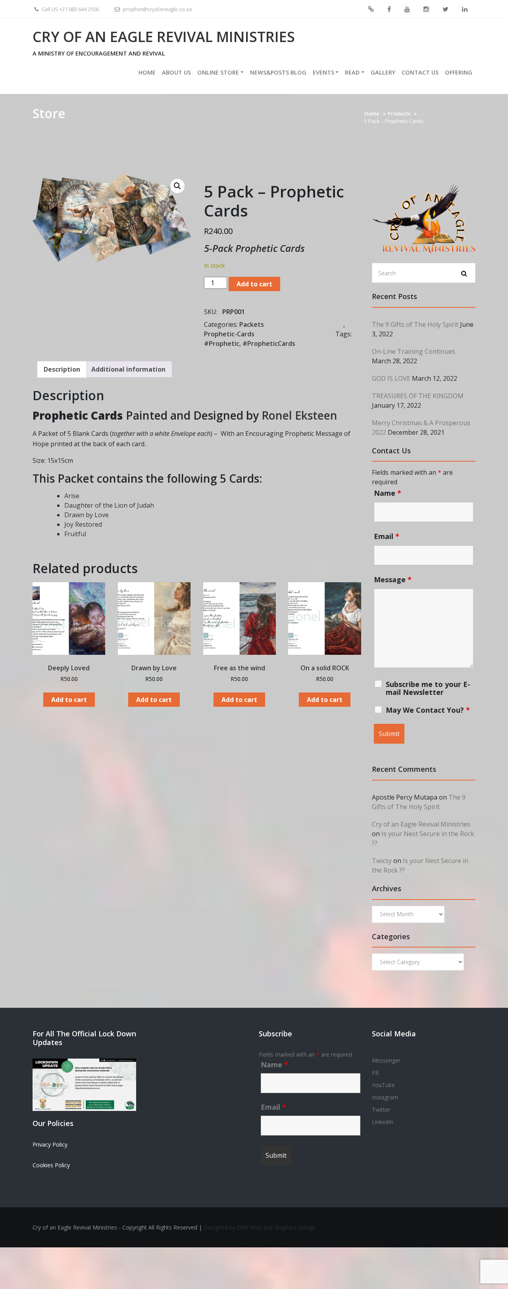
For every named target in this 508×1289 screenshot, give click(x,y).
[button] (177, 186)
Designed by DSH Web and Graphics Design (260, 1227)
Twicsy (382, 860)
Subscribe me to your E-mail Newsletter (428, 688)
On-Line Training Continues (413, 351)
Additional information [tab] (128, 369)
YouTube (407, 9)
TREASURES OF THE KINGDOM (418, 395)
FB (389, 9)
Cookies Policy (51, 1165)
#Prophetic (221, 343)
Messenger (371, 9)
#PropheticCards (268, 343)
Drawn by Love (86, 514)
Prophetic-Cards (229, 334)
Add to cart (254, 284)
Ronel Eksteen (299, 415)
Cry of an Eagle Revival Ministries (164, 36)
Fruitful (75, 533)
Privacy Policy (50, 1144)
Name (387, 493)
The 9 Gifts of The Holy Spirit (415, 324)
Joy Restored (83, 524)
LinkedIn (464, 9)
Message (393, 579)
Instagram (426, 9)
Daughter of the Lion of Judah (109, 505)
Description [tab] (62, 369)
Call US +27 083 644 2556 (69, 9)
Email (386, 536)
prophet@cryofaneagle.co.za (157, 9)
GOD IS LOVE (391, 378)
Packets (251, 324)
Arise (71, 495)
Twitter (445, 9)
